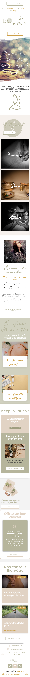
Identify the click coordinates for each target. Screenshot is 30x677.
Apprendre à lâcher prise (14, 624)
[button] (15, 29)
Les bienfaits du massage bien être (14, 594)
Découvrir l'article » (10, 600)
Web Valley (20, 671)
